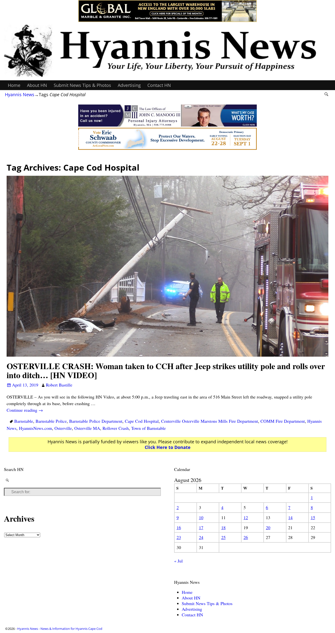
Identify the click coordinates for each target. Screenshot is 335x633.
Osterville (63, 428)
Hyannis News (19, 94)
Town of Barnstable (148, 428)
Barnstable (23, 421)
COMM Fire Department (282, 421)
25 (223, 537)
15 (313, 517)
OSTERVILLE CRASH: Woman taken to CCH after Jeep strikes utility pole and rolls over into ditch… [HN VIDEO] (166, 370)
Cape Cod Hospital (142, 421)
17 (201, 527)
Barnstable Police (51, 421)
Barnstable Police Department (95, 421)
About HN (37, 85)
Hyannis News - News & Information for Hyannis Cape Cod (59, 628)
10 (201, 517)
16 (179, 527)
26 (246, 537)
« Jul (178, 561)
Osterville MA (87, 428)
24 (201, 537)
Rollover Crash (116, 428)
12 (246, 517)
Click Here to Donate (168, 447)
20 (268, 527)
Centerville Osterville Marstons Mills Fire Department (209, 421)
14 (290, 517)
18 (223, 527)
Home (14, 85)
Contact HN (159, 85)
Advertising (129, 85)
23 (179, 537)
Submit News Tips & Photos (82, 85)
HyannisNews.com (35, 428)
